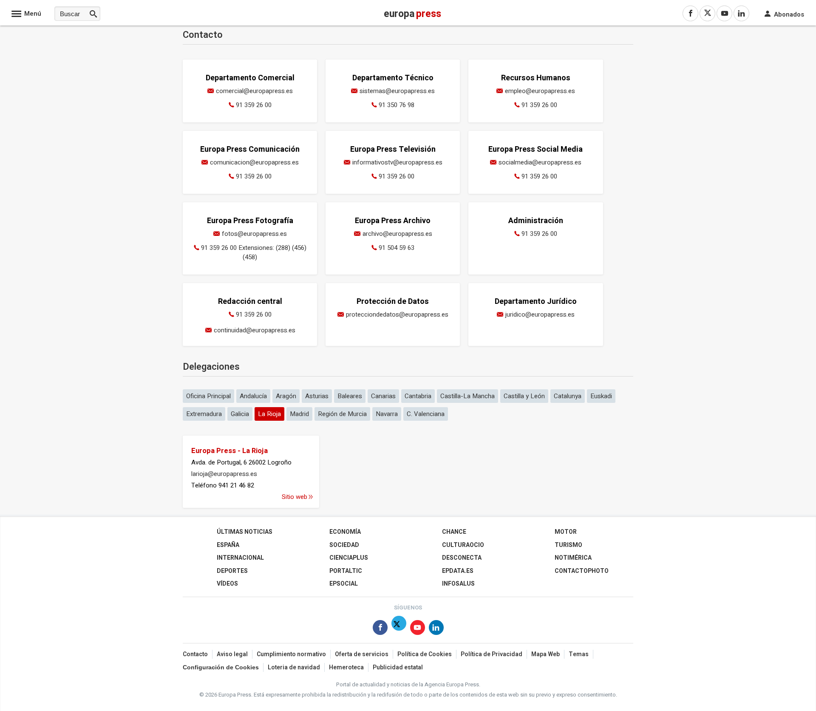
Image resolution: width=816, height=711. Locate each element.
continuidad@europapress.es (254, 330)
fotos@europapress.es (254, 233)
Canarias (383, 396)
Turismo (568, 545)
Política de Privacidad (491, 654)
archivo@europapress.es (397, 233)
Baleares (349, 396)
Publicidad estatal (398, 667)
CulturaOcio (463, 545)
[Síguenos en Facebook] (380, 629)
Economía (345, 531)
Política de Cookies (424, 654)
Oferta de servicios (361, 654)
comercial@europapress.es (254, 91)
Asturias (317, 396)
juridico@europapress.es (540, 314)
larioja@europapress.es (224, 474)
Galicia (240, 414)
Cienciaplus (348, 557)
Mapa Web (545, 654)
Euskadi (601, 396)
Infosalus (458, 583)
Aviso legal (232, 654)
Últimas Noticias (244, 531)
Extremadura (204, 414)
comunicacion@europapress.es (254, 162)
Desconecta (462, 557)
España (228, 545)
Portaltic (345, 571)
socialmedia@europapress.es (540, 162)
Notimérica (573, 557)
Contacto (195, 654)
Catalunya (567, 396)
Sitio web (294, 496)
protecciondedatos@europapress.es (397, 314)
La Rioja (269, 414)
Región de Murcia (342, 414)
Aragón (286, 396)
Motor (566, 531)
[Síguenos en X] (399, 629)
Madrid (299, 414)
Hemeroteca (346, 667)
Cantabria (418, 396)
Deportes (232, 571)
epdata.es (457, 571)
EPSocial (343, 583)
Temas (579, 654)
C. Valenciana (426, 414)
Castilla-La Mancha (467, 396)
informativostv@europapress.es (397, 162)
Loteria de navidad (294, 667)
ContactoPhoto (582, 571)
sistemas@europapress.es (397, 91)
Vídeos (227, 583)
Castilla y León (524, 396)
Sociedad (344, 545)
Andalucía (253, 396)
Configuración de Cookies (221, 667)
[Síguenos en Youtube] (417, 629)
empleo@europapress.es (540, 91)
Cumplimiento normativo (291, 654)
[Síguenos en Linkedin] (436, 629)
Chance (454, 531)
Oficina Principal (208, 396)
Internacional (240, 557)
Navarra (387, 414)
